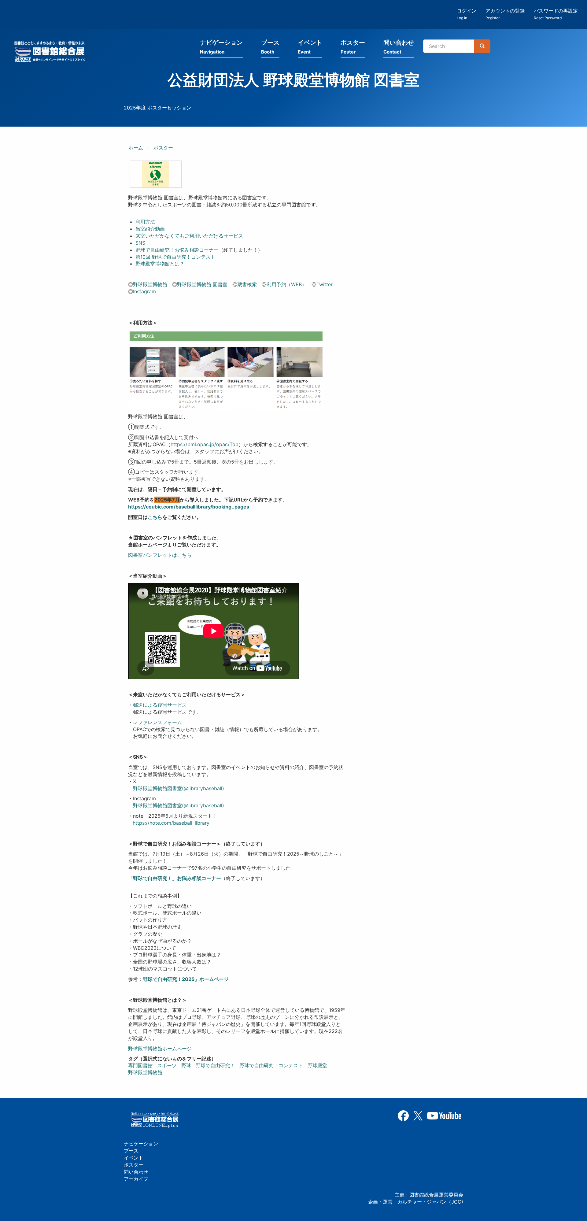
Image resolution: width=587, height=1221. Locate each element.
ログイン (466, 14)
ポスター (353, 47)
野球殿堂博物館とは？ (159, 264)
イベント (310, 47)
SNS (140, 243)
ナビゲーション (221, 47)
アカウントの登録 (505, 14)
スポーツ (167, 1065)
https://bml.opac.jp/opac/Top (204, 444)
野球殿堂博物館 (150, 284)
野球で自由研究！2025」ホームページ (186, 979)
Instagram (144, 291)
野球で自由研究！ (215, 1065)
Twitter (324, 284)
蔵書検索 (247, 284)
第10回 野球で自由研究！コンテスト (175, 257)
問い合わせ (398, 47)
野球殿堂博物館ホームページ (160, 1048)
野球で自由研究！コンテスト (271, 1065)
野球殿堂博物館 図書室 (202, 284)
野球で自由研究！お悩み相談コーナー (177, 250)
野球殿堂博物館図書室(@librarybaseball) (178, 788)
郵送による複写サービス (160, 705)
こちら (155, 517)
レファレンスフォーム (157, 722)
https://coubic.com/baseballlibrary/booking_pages (188, 507)
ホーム (135, 148)
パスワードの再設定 (556, 14)
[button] (156, 174)
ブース (270, 47)
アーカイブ (136, 1179)
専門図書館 (140, 1065)
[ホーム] (52, 52)
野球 (186, 1065)
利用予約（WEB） (287, 284)
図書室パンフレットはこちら (160, 555)
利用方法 (145, 222)
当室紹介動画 (150, 229)
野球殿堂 (317, 1065)
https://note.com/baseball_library (171, 823)
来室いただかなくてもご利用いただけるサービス (189, 236)
